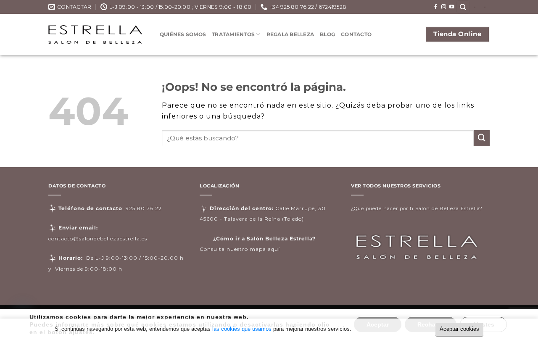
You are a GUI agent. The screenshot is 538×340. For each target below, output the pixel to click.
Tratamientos (233, 34)
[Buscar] (462, 6)
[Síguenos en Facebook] (435, 7)
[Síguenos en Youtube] (451, 7)
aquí (274, 249)
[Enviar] (482, 138)
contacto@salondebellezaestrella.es (97, 238)
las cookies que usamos (242, 329)
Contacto (356, 34)
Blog (327, 34)
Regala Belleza (290, 34)
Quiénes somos (183, 34)
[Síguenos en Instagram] (443, 7)
